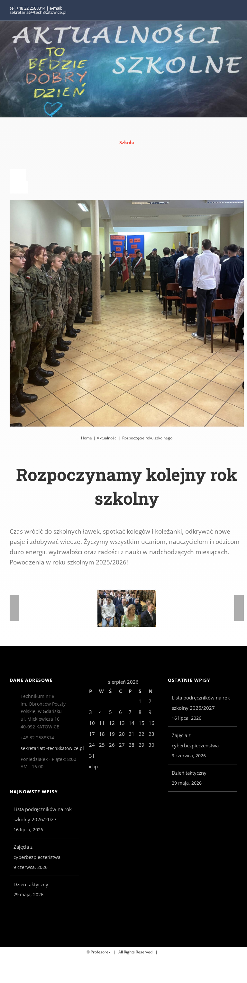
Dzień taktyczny (31, 884)
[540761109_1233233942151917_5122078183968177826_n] (126, 608)
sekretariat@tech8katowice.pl (50, 748)
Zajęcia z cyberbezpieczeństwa (37, 851)
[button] (14, 608)
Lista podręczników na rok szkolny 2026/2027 (43, 814)
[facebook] (225, 10)
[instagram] (235, 10)
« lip (93, 766)
